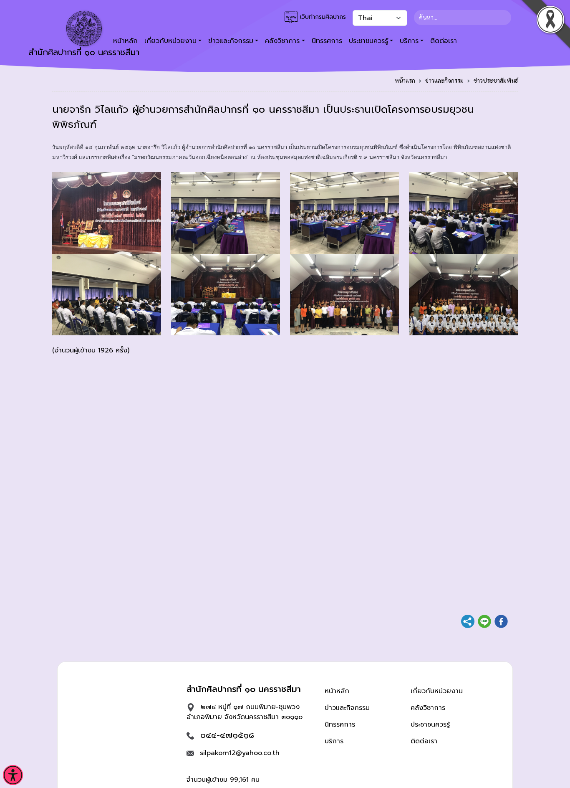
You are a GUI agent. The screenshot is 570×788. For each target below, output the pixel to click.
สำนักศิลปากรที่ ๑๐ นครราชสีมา (83, 52)
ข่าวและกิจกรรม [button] (230, 41)
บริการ (334, 741)
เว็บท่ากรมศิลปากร (322, 17)
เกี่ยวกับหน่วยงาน (437, 691)
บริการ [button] (409, 41)
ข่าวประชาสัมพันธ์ (496, 80)
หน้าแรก (405, 80)
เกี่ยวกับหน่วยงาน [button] (170, 41)
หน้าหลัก (337, 691)
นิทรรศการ (327, 41)
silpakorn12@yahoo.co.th (240, 753)
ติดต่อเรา (443, 41)
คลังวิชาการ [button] (282, 41)
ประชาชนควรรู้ (430, 725)
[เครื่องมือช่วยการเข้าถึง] (13, 775)
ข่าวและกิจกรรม (444, 80)
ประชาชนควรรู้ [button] (368, 41)
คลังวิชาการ (428, 708)
